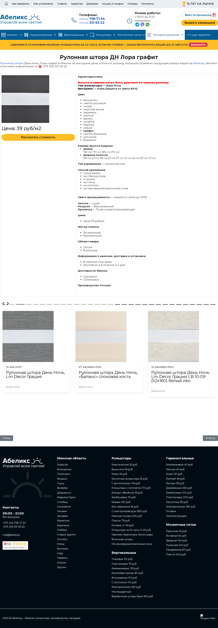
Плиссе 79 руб (121, 520)
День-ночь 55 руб (122, 469)
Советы (62, 3)
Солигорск (63, 474)
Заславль (62, 516)
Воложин (62, 548)
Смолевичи (64, 506)
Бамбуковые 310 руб (179, 492)
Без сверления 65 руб (125, 506)
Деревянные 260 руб (179, 487)
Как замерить (20, 3)
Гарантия (77, 3)
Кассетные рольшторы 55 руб (130, 478)
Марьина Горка (66, 497)
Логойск (62, 539)
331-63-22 (92, 23)
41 (178, 304)
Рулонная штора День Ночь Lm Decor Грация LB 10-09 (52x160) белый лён (180, 377)
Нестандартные (121, 591)
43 (192, 304)
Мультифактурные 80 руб (127, 573)
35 (138, 304)
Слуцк (60, 483)
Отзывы (132, 3)
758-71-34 (92, 19)
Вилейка (62, 487)
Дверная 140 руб (176, 540)
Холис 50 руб (174, 474)
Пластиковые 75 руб (124, 563)
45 (206, 304)
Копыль (61, 562)
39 (165, 304)
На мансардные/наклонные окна (132, 543)
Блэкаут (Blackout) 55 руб (127, 492)
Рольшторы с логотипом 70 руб (131, 487)
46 (212, 304)
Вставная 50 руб (176, 535)
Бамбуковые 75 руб (124, 497)
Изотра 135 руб (175, 483)
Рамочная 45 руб (176, 531)
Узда (60, 553)
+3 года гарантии (198, 34)
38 (158, 304)
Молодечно (64, 469)
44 (199, 304)
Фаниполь (63, 520)
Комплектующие (176, 516)
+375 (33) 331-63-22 (14, 526)
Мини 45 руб (119, 474)
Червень (62, 557)
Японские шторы (122, 539)
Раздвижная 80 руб (178, 549)
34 (131, 304)
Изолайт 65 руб (175, 478)
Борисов (62, 464)
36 (144, 304)
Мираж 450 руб (121, 502)
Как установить (43, 3)
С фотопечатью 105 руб (126, 483)
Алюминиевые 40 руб (179, 464)
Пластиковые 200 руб (179, 497)
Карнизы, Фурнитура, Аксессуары (132, 534)
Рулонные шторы (12, 63)
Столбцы (62, 502)
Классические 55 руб (124, 464)
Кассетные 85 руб (177, 502)
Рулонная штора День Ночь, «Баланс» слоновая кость (108, 375)
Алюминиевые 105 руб (125, 568)
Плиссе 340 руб (176, 554)
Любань (62, 530)
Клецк (61, 543)
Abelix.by (199, 63)
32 (117, 304)
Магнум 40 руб (175, 469)
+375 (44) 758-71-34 (14, 522)
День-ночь (13, 386)
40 (172, 304)
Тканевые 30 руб (122, 559)
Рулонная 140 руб (177, 545)
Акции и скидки (112, 3)
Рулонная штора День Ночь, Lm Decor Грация (35, 375)
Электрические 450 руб (126, 587)
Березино (63, 525)
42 (185, 304)
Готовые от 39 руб (123, 525)
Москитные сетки (130, 34)
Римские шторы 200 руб (127, 516)
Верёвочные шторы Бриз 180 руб (132, 596)
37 (151, 304)
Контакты (148, 3)
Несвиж (62, 511)
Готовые (171, 511)
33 (124, 304)
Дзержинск (64, 492)
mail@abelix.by (11, 534)
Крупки (61, 567)
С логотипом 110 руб (124, 582)
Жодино (62, 478)
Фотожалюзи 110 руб (124, 577)
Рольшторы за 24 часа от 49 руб (131, 530)
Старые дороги (66, 534)
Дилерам (92, 3)
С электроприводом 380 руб (129, 511)
